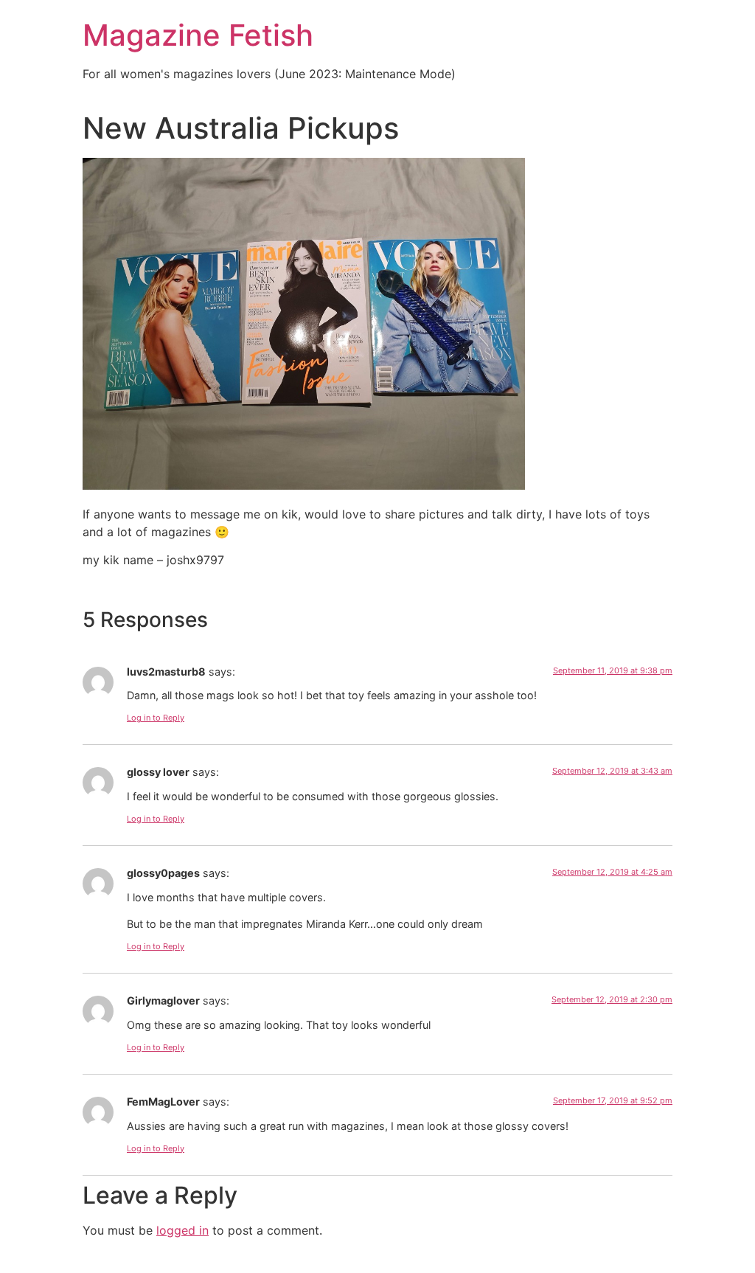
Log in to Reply (155, 717)
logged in (182, 1230)
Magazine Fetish (198, 35)
